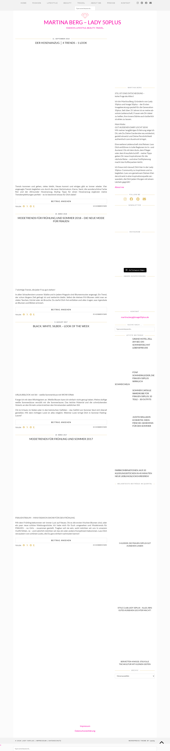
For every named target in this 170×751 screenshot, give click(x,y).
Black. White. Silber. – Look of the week (61, 326)
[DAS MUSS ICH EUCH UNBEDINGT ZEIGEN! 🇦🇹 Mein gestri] (121, 262)
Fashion (36, 3)
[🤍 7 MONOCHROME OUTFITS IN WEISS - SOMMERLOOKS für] (121, 254)
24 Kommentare (100, 545)
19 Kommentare (100, 206)
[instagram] (125, 199)
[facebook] (131, 199)
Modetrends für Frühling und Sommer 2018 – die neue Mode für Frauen (61, 219)
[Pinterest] (142, 3)
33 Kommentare (100, 427)
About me (119, 187)
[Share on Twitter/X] (27, 206)
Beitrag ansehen (61, 201)
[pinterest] (137, 199)
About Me (96, 3)
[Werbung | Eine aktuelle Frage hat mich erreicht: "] (134, 254)
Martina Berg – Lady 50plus (82, 22)
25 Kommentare (100, 314)
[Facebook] (146, 3)
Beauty (68, 3)
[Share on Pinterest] (31, 206)
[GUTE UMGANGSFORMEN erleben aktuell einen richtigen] (121, 246)
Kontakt (125, 3)
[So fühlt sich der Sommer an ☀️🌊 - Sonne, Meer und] (148, 262)
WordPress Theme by (142, 740)
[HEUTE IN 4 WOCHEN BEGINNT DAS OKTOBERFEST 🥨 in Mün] (148, 239)
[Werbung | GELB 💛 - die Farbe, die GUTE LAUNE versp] (148, 254)
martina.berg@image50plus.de (135, 317)
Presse (111, 3)
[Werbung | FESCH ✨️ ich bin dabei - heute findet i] (121, 239)
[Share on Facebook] (24, 206)
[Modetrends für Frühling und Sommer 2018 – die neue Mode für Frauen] (61, 284)
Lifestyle (52, 3)
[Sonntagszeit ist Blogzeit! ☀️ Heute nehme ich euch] (134, 246)
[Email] (150, 3)
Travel (81, 3)
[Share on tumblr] (34, 206)
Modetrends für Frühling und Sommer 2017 (61, 438)
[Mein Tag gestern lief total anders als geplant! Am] (134, 239)
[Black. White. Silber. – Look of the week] (61, 389)
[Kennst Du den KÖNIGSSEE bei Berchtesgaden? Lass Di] (148, 246)
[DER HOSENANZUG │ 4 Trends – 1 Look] (61, 181)
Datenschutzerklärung (85, 731)
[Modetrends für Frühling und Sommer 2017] (61, 512)
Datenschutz (55, 740)
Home (24, 3)
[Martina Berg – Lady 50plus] (85, 19)
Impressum (85, 726)
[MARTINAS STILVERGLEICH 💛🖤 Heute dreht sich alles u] (134, 262)
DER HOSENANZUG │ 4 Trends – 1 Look (61, 42)
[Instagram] (138, 3)
